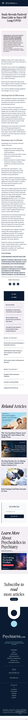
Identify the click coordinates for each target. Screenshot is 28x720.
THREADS (14, 695)
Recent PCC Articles (10, 369)
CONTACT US (14, 660)
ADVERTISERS (14, 654)
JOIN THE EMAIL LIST (14, 672)
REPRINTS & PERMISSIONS (14, 658)
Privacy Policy (5, 709)
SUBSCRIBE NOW (14, 678)
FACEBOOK (14, 689)
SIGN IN (14, 669)
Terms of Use (12, 709)
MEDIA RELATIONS (14, 656)
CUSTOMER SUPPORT (14, 662)
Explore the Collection (6, 550)
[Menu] (3, 3)
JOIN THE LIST (14, 516)
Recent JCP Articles (10, 338)
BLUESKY (14, 697)
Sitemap (20, 713)
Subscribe (14, 599)
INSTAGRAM (14, 691)
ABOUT (14, 652)
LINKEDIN (14, 693)
